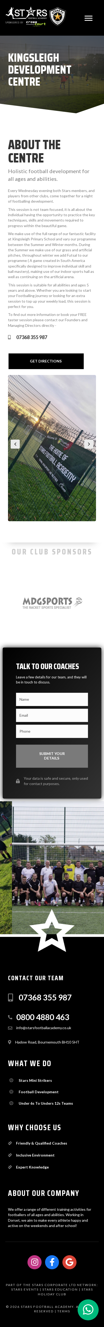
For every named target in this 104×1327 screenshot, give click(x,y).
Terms (63, 1311)
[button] (88, 18)
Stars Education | (61, 1289)
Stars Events (25, 1289)
